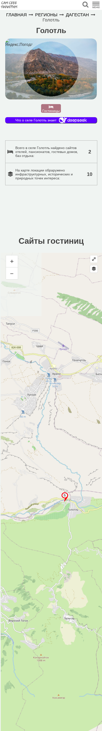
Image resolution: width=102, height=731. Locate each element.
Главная (16, 14)
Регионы (46, 14)
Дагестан (77, 14)
